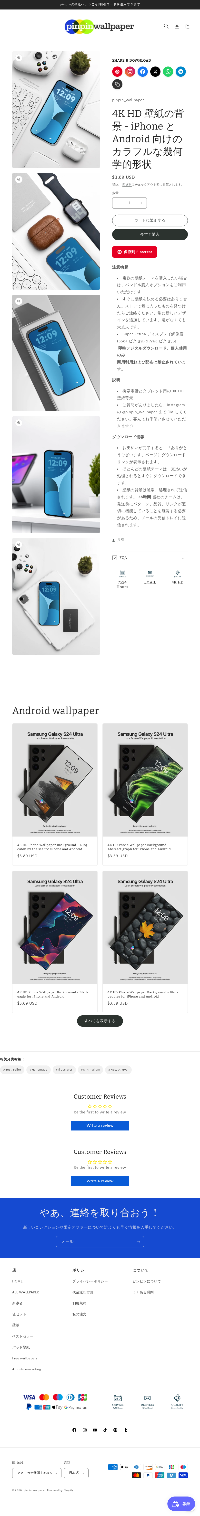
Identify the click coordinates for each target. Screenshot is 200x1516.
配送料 (127, 184)
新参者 (17, 1303)
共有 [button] (120, 540)
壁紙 (15, 1325)
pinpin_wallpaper (35, 1490)
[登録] (138, 1241)
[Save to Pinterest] (117, 71)
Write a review (100, 1125)
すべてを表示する (100, 1021)
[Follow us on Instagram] (130, 71)
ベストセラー (23, 1336)
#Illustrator (64, 1069)
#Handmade (38, 1069)
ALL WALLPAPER (25, 1292)
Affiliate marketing (26, 1369)
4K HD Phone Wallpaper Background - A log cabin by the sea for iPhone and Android (52, 847)
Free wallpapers (25, 1358)
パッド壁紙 (21, 1347)
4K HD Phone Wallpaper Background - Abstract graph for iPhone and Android (139, 847)
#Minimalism (90, 1069)
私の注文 (79, 1314)
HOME (17, 1281)
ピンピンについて (146, 1281)
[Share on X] (155, 71)
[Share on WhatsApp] (168, 71)
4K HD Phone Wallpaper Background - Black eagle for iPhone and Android (52, 994)
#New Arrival (118, 1069)
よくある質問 (143, 1292)
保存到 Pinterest (138, 252)
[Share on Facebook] (143, 71)
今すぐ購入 (150, 234)
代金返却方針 (83, 1292)
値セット (19, 1314)
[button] (10, 26)
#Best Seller (12, 1069)
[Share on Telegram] (181, 71)
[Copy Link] (117, 84)
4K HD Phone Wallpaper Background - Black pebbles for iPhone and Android (143, 994)
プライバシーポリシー (90, 1281)
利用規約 (79, 1303)
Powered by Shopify (60, 1490)
